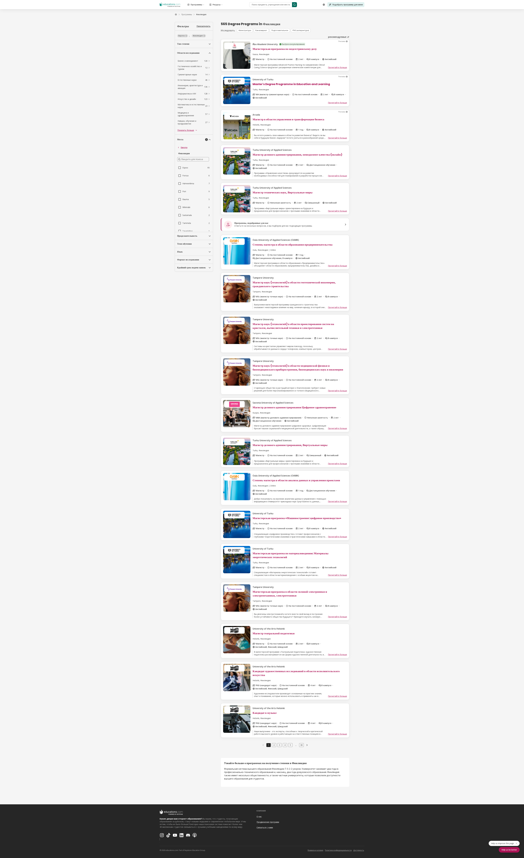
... (296, 745)
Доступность (358, 850)
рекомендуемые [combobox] (337, 36)
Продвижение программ (268, 822)
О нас (259, 816)
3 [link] (279, 745)
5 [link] (290, 745)
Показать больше (185, 130)
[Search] (294, 4)
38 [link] (301, 745)
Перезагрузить (203, 26)
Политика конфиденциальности (338, 850)
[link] (201, 14)
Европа (184, 147)
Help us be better (509, 849)
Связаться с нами (265, 827)
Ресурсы (217, 4)
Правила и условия (315, 850)
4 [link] (284, 745)
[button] (182, 35)
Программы (196, 4)
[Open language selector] (323, 4)
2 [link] (274, 745)
